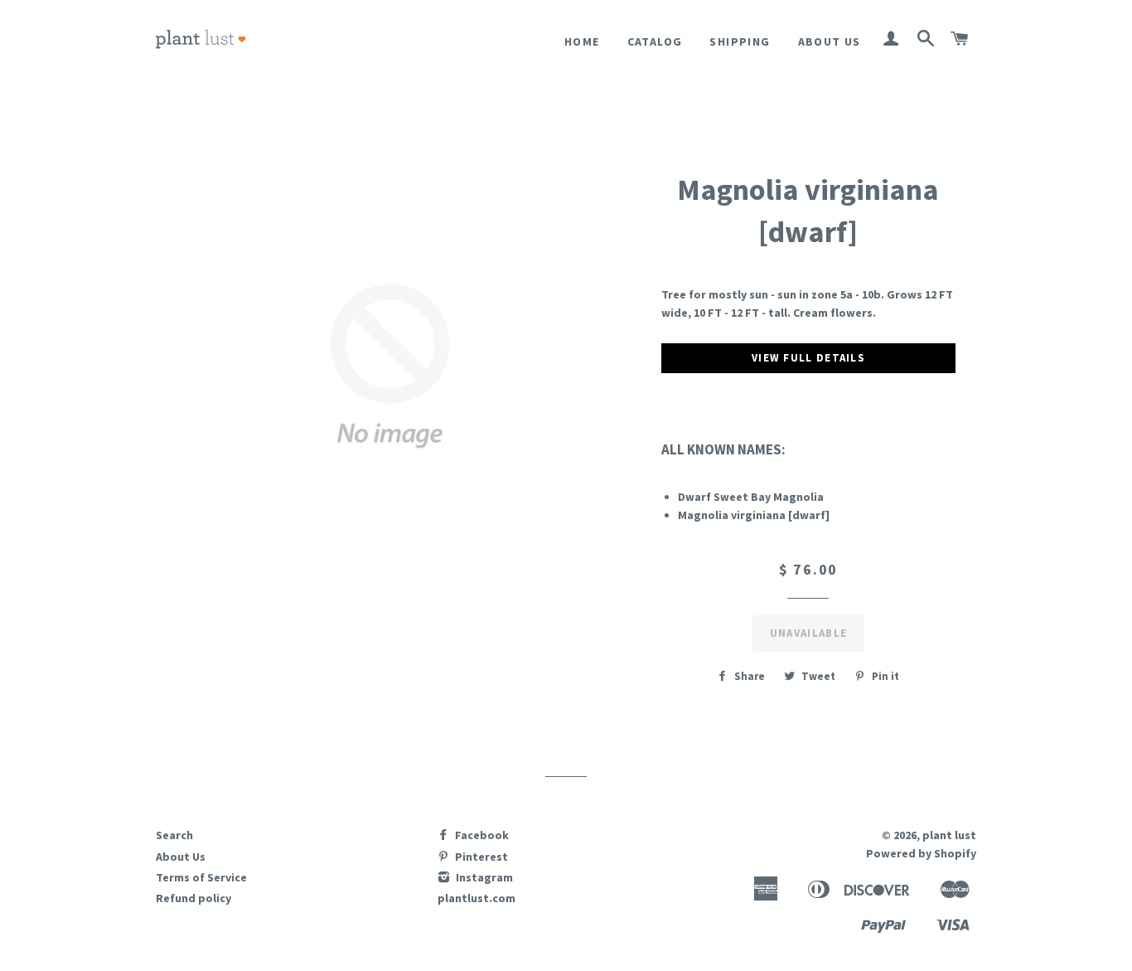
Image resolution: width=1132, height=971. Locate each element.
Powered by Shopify (921, 853)
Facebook (480, 835)
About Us (829, 41)
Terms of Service (201, 877)
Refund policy (193, 898)
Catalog (655, 41)
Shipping (739, 41)
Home (582, 41)
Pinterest (480, 856)
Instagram (483, 877)
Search (174, 835)
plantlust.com (476, 898)
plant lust (949, 835)
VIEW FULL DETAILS (808, 358)
